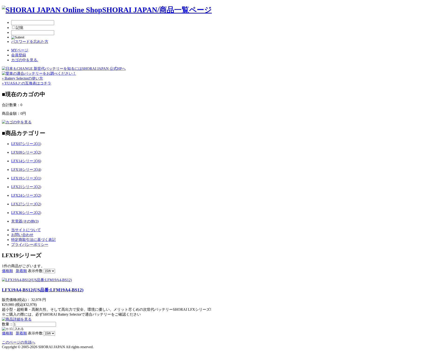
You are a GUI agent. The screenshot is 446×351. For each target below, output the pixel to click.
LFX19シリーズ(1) (26, 178)
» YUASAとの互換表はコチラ (26, 83)
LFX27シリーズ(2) (26, 204)
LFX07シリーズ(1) (26, 144)
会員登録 (18, 55)
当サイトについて (26, 230)
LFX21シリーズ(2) (26, 187)
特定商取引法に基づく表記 (33, 240)
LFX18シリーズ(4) (26, 170)
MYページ (19, 50)
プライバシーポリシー (29, 244)
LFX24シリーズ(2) (26, 195)
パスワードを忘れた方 (29, 42)
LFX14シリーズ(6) (26, 161)
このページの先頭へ (18, 342)
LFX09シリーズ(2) (26, 152)
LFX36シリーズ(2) (26, 213)
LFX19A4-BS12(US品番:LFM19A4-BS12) (42, 289)
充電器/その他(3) (25, 221)
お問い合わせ (22, 235)
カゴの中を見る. (24, 60)
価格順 (7, 271)
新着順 (21, 271)
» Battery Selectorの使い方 (22, 78)
